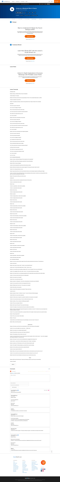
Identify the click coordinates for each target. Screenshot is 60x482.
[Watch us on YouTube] (43, 469)
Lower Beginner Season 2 (34, 15)
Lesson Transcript (34, 19)
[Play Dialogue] (11, 22)
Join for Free (30, 36)
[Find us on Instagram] (43, 470)
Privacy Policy (33, 480)
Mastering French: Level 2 (27, 15)
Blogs (23, 471)
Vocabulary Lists (15, 465)
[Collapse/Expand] (30, 369)
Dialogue (13, 19)
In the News (24, 467)
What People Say (24, 465)
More (26, 1)
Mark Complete (19, 12)
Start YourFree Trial (56, 1)
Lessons (13, 1)
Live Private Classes (15, 466)
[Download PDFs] (32, 13)
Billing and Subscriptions (35, 464)
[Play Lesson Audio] (12, 9)
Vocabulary (17, 1)
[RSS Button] (10, 371)
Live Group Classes (15, 467)
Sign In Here (32, 39)
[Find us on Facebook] (44, 469)
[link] (39, 4)
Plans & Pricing (24, 466)
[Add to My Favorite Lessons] (27, 13)
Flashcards (14, 464)
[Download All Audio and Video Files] (35, 13)
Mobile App (14, 471)
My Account (33, 465)
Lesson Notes (26, 19)
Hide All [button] (13, 364)
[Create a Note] (30, 13)
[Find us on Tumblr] (41, 470)
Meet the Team (24, 464)
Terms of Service (38, 480)
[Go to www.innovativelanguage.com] (30, 478)
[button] (49, 1)
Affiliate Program (24, 472)
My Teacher (22, 1)
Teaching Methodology (34, 467)
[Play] (11, 45)
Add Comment (14, 387)
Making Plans (21, 15)
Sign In (52, 1)
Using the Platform (34, 466)
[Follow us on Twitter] (41, 469)
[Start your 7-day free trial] (43, 462)
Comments (40, 19)
